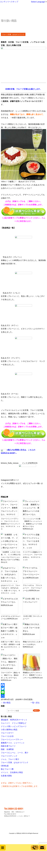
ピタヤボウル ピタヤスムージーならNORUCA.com (11, 617)
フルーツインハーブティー (12, 739)
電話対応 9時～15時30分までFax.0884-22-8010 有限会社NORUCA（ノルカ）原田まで (17, 812)
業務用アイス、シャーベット (13, 742)
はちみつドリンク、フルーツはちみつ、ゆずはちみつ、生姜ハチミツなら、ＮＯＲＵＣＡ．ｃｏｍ (10, 589)
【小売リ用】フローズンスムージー (32, 617)
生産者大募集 (6, 775)
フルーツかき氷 (7, 736)
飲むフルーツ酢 (7, 769)
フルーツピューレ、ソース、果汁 (14, 752)
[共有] (23, 696)
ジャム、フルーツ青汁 (10, 759)
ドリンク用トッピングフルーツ (13, 726)
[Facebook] (23, 685)
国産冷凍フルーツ (8, 746)
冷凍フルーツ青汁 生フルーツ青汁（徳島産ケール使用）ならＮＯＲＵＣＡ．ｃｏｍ (10, 645)
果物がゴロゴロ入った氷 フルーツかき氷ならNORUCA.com (32, 644)
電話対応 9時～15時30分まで (34, 847)
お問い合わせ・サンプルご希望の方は (45, 847)
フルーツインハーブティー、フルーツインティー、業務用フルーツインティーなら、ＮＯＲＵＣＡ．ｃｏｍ (10, 523)
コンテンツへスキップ (9, 1)
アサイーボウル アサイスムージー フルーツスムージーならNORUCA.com (32, 588)
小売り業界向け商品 (9, 729)
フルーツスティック (9, 756)
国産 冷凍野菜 (7, 749)
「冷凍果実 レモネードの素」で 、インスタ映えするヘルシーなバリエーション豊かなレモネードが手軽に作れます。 (11, 557)
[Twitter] (23, 689)
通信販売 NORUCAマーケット (14, 719)
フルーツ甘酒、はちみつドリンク (13, 34)
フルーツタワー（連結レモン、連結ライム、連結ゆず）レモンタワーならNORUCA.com (10, 676)
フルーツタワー (7, 732)
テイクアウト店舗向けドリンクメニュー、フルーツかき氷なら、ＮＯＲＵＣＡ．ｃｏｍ (32, 556)
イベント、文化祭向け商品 (12, 772)
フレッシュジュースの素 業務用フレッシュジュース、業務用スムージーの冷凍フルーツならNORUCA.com (32, 523)
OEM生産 (5, 765)
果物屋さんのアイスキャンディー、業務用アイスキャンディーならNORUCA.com (33, 675)
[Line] (23, 692)
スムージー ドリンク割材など (13, 723)
